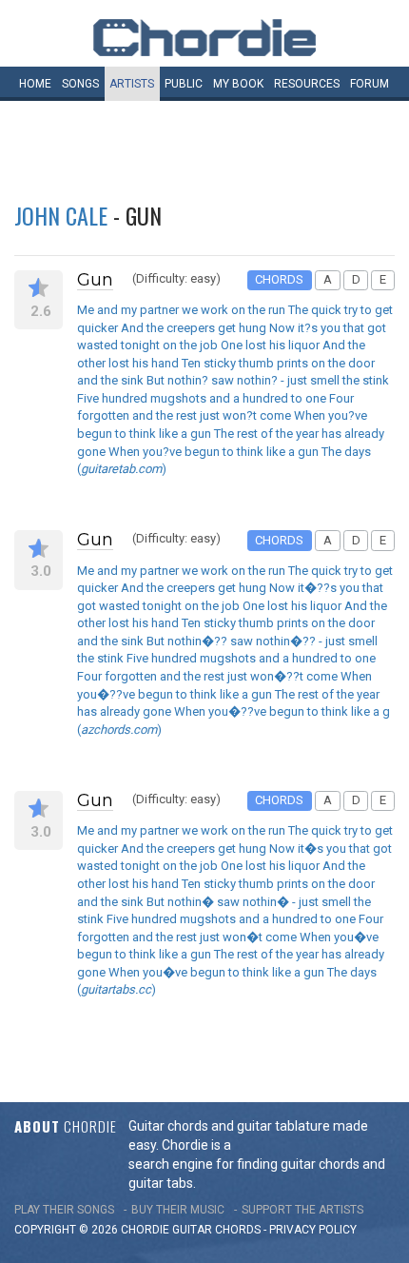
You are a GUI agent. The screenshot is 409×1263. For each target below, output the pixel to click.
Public (184, 83)
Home (35, 83)
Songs (80, 83)
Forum (369, 83)
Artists (131, 83)
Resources (307, 83)
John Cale (60, 215)
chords (238, 1229)
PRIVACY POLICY (313, 1229)
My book (238, 83)
